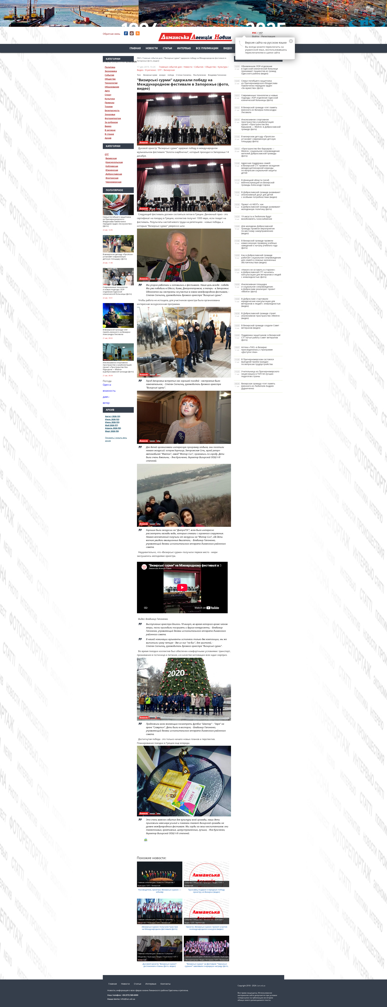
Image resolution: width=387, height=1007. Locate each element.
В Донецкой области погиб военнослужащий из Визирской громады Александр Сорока (254, 182)
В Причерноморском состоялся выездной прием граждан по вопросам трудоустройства (254, 362)
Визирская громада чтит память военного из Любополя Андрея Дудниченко (255, 386)
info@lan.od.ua (127, 999)
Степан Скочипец (183, 75)
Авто (107, 90)
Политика (110, 67)
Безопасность (112, 110)
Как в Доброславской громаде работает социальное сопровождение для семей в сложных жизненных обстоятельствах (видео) (258, 259)
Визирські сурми (150, 75)
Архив (108, 138)
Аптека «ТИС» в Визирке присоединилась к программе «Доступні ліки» (254, 349)
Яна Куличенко (199, 75)
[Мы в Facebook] (126, 33)
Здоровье (110, 114)
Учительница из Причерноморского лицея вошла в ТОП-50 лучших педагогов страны (257, 374)
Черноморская (113, 181)
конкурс (162, 75)
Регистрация (268, 36)
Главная (135, 48)
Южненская (112, 170)
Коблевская (112, 166)
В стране (109, 134)
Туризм (109, 106)
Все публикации (207, 48)
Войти (255, 36)
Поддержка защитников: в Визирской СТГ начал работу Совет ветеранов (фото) (257, 337)
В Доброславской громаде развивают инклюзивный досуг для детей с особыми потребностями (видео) (257, 194)
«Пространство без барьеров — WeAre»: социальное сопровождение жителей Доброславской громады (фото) (257, 152)
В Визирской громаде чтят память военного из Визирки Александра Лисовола (256, 110)
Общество (110, 79)
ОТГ (107, 154)
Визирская (111, 158)
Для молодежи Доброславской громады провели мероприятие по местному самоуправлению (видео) (255, 230)
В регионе (110, 130)
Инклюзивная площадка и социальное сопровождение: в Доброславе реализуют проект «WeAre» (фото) (255, 288)
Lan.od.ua (261, 985)
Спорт (108, 94)
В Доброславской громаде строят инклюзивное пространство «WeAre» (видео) (257, 316)
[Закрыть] (286, 43)
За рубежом (111, 122)
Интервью (184, 48)
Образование (112, 86)
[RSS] (138, 33)
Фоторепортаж (113, 118)
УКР (261, 32)
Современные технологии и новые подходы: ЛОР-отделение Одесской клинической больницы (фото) (256, 98)
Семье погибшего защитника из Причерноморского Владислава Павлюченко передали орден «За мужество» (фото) (256, 84)
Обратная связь (111, 33)
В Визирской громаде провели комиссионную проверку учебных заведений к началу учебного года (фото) (256, 244)
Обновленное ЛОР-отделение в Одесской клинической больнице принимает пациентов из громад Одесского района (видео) (256, 70)
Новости (152, 48)
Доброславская (114, 174)
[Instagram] (132, 33)
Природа (109, 102)
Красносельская (114, 162)
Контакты (166, 983)
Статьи (167, 48)
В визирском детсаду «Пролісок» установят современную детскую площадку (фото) (255, 139)
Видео (227, 48)
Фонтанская (112, 178)
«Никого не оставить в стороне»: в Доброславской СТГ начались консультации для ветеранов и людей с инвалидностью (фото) (258, 273)
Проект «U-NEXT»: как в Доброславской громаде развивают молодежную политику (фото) (257, 207)
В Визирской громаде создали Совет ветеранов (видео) (257, 326)
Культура (110, 98)
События (109, 75)
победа (171, 75)
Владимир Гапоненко (217, 75)
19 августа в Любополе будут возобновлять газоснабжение (253, 217)
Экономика (111, 71)
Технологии (111, 82)
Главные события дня (170, 66)
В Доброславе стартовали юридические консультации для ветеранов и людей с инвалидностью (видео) (258, 302)
